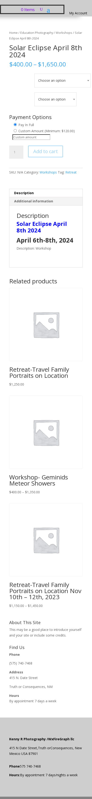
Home (13, 33)
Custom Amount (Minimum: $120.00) (46, 131)
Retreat (71, 172)
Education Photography (36, 33)
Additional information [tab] (33, 201)
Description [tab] (24, 193)
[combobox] (62, 80)
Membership (21, 79)
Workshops (64, 33)
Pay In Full (25, 125)
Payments (21, 98)
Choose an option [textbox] (52, 80)
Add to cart (45, 151)
